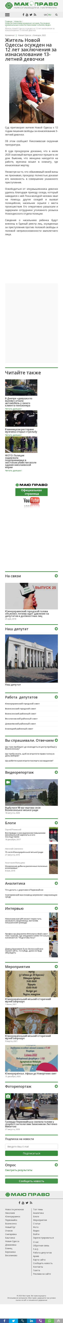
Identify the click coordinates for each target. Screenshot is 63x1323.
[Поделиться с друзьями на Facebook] (4, 1321)
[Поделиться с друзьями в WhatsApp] (49, 1321)
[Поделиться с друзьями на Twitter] (13, 1321)
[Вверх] (58, 1321)
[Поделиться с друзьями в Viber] (40, 1321)
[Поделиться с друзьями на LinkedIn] (31, 1321)
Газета (36, 1270)
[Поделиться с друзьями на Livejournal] (22, 1321)
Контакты (38, 1266)
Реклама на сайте (42, 1273)
